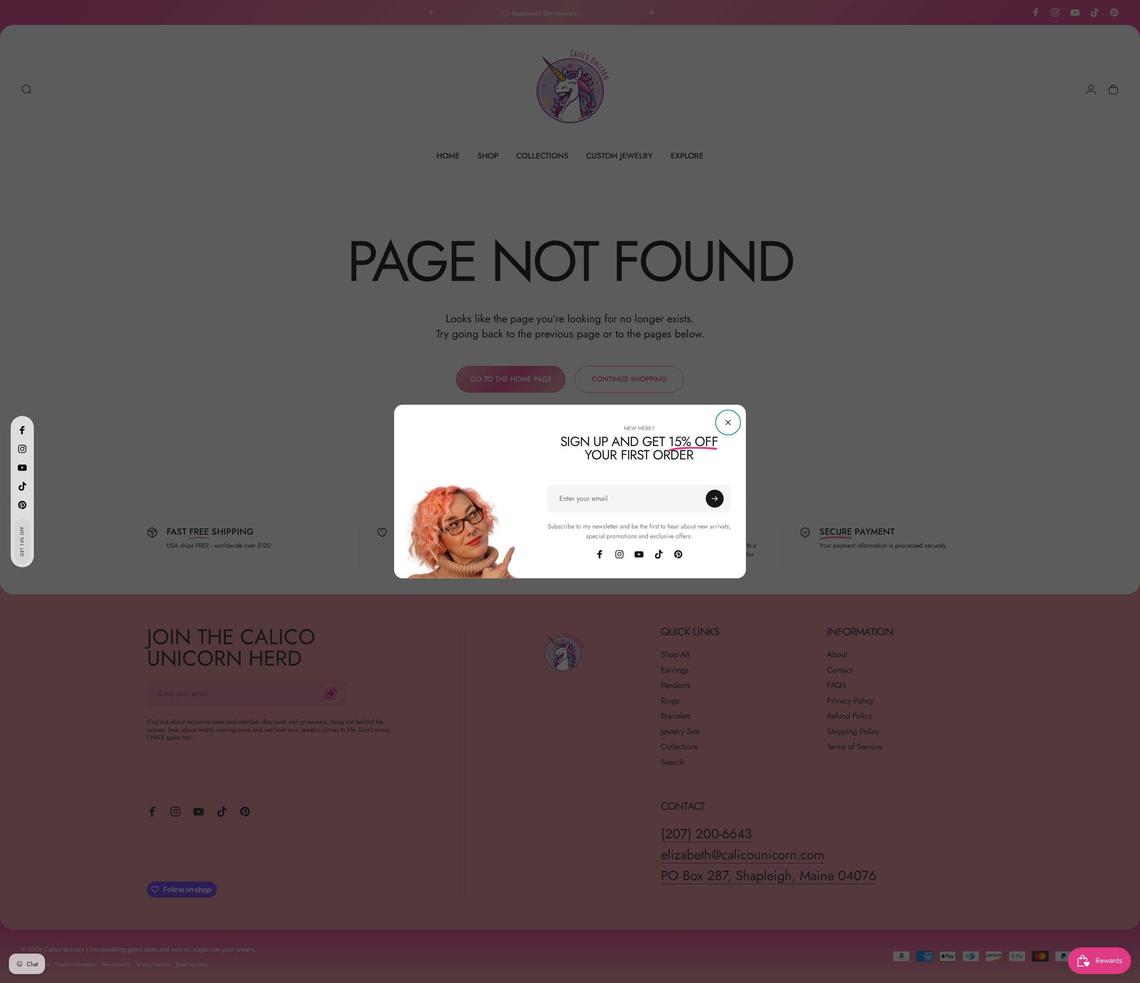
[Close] (728, 422)
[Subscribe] (715, 499)
